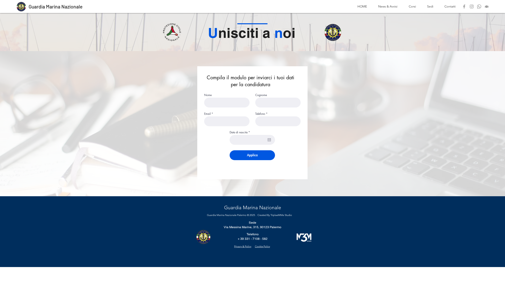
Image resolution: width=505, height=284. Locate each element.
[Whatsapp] (479, 6)
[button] (430, 6)
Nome (208, 95)
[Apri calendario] (269, 139)
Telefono (260, 113)
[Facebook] (464, 6)
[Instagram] (471, 6)
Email (207, 113)
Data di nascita (240, 132)
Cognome (261, 95)
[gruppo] (486, 6)
